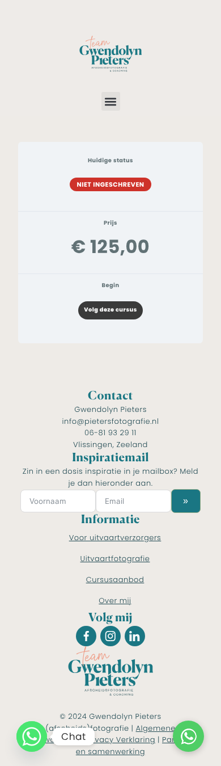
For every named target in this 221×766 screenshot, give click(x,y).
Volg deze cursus (110, 310)
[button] (110, 101)
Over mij (115, 600)
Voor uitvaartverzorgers (115, 537)
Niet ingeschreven (110, 184)
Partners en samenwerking (135, 745)
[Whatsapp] (31, 736)
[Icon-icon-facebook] (86, 636)
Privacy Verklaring (120, 739)
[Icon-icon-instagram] (110, 636)
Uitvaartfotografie (115, 558)
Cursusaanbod (115, 579)
